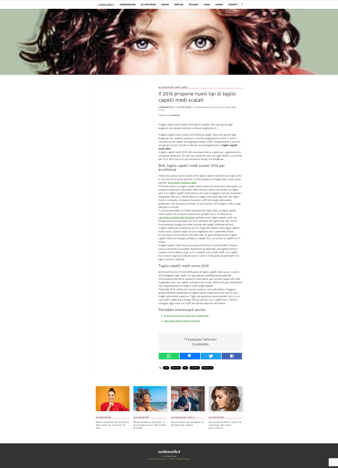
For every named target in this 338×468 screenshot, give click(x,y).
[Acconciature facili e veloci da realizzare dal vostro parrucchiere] (225, 412)
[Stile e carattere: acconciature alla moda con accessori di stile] (112, 412)
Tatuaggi (193, 4)
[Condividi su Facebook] (232, 356)
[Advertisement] (119, 104)
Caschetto (195, 368)
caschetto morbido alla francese (176, 217)
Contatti (233, 4)
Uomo (207, 4)
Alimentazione (127, 4)
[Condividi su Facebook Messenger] (190, 356)
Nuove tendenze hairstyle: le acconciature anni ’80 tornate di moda (149, 425)
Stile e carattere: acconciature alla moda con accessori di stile (112, 425)
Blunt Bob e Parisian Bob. (182, 182)
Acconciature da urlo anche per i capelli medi (186, 315)
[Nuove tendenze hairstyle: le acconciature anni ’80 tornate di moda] (150, 412)
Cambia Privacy (183, 459)
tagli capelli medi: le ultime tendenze (182, 320)
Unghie (165, 4)
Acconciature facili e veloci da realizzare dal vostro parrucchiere (225, 425)
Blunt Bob (176, 368)
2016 (166, 368)
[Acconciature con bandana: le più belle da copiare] (188, 412)
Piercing (178, 4)
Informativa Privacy (157, 459)
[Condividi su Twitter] (211, 356)
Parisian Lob (207, 368)
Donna (219, 4)
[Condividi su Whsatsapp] (169, 356)
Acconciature (148, 4)
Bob (185, 368)
